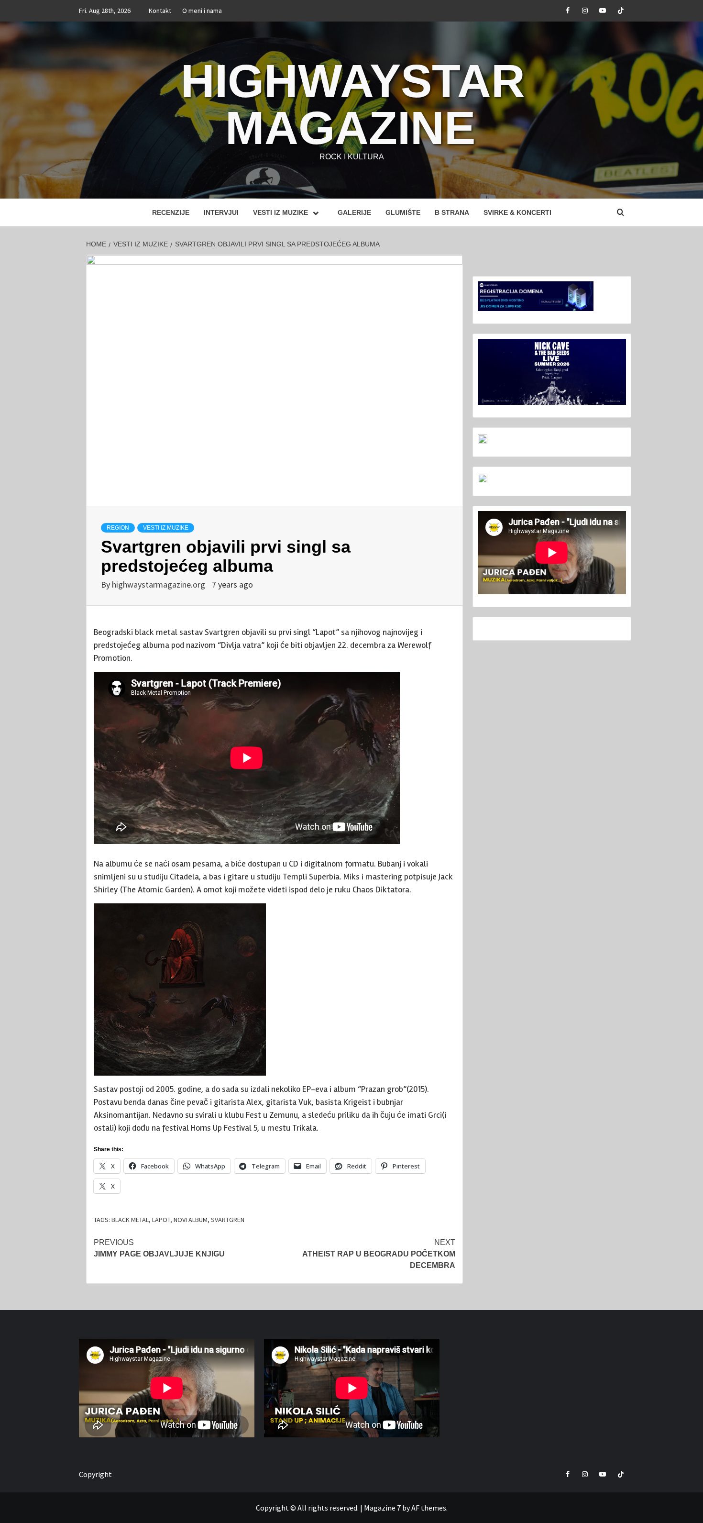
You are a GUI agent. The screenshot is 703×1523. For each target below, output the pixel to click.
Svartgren (227, 1219)
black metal (130, 1219)
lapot (161, 1219)
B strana (452, 212)
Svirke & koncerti (517, 212)
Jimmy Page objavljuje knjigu (159, 1248)
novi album (191, 1219)
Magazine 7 (382, 1507)
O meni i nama (202, 10)
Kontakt (160, 10)
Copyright (95, 1474)
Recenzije (170, 212)
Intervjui (221, 212)
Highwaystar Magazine (353, 104)
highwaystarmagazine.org (159, 584)
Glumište (402, 212)
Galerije (354, 212)
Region (118, 527)
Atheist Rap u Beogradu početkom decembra (378, 1253)
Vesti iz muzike (280, 212)
